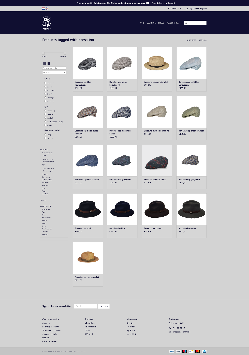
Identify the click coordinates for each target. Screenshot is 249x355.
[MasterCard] (197, 351)
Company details (49, 334)
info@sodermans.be (181, 331)
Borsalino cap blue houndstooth (83, 83)
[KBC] (204, 351)
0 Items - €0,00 (177, 9)
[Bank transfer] (178, 351)
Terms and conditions (51, 330)
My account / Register (198, 9)
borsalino (202, 40)
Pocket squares (47, 229)
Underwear (45, 183)
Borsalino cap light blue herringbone (189, 83)
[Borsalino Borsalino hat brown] (157, 209)
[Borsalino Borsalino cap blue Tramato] (88, 160)
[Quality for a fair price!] (51, 23)
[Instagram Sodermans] (204, 306)
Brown (50, 90)
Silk (49, 125)
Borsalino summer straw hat (156, 82)
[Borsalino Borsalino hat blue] (122, 209)
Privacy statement (49, 341)
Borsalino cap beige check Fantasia (86, 132)
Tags (194, 40)
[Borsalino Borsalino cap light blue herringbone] (191, 63)
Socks (43, 223)
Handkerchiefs (46, 218)
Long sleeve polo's (48, 171)
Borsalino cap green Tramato (191, 130)
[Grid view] (44, 64)
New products (91, 326)
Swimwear (45, 185)
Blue (50, 87)
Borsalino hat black (83, 228)
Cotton (51, 111)
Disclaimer (46, 337)
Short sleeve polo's (48, 168)
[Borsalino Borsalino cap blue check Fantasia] (122, 112)
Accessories (173, 23)
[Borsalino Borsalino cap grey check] (122, 160)
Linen (50, 114)
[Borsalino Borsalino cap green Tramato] (191, 112)
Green (50, 98)
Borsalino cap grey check (120, 179)
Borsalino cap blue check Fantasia (120, 132)
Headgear (45, 234)
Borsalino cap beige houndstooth (118, 83)
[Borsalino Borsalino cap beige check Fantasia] (88, 112)
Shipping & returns (50, 326)
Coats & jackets (47, 180)
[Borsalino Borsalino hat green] (191, 209)
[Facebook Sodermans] (199, 306)
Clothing (151, 23)
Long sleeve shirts (48, 161)
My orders (131, 326)
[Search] (186, 22)
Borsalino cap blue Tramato (87, 179)
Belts (43, 215)
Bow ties (45, 220)
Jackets (44, 188)
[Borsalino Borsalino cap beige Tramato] (157, 112)
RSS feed (89, 334)
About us (46, 323)
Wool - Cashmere (55, 122)
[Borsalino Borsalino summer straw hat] (157, 63)
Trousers (44, 174)
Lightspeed (81, 351)
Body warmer (46, 177)
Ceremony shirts (48, 159)
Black (50, 101)
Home (141, 23)
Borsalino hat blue (117, 228)
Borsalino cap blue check (155, 179)
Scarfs (44, 226)
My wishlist (131, 334)
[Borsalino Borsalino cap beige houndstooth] (122, 63)
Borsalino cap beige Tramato (156, 130)
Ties (43, 212)
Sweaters (45, 194)
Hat (49, 135)
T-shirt (44, 191)
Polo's (43, 165)
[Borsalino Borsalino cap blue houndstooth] (88, 63)
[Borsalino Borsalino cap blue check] (157, 160)
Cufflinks (45, 232)
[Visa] (171, 351)
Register (130, 323)
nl (43, 9)
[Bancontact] (191, 351)
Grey (50, 94)
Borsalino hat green (187, 228)
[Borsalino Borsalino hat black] (88, 209)
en (47, 9)
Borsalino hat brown (152, 228)
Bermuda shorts (47, 153)
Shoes (161, 23)
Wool (50, 118)
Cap (50, 138)
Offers (87, 330)
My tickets (131, 330)
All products (90, 323)
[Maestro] (184, 351)
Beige (50, 83)
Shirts (44, 156)
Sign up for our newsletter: (57, 306)
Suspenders (46, 209)
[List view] (48, 64)
